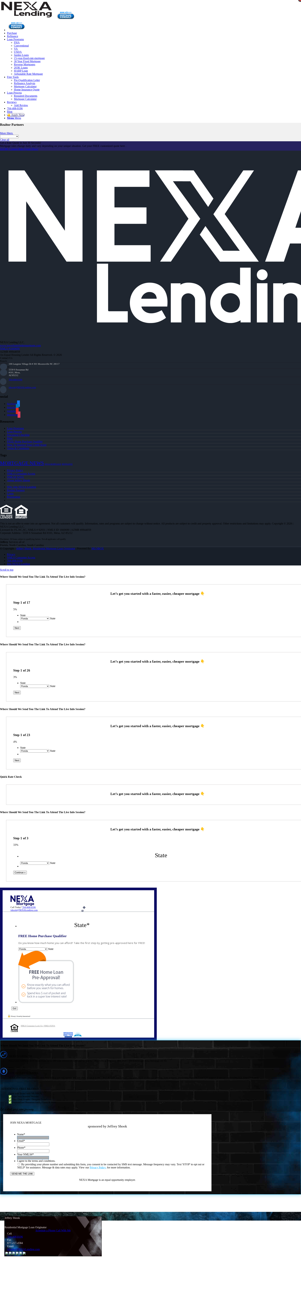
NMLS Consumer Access (21, 473)
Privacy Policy (15, 470)
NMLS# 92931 (15, 476)
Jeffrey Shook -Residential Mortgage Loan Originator (45, 548)
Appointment (67, 15)
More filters (6, 133)
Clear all (4, 139)
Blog (9, 438)
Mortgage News (22, 463)
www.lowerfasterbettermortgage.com (20, 345)
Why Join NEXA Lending (21, 486)
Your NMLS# (25, 1154)
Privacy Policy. (98, 1167)
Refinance (67, 464)
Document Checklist (18, 434)
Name (21, 1134)
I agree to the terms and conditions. (36, 1160)
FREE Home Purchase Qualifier (25, 441)
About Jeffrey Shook (18, 480)
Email (21, 1140)
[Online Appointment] (16, 29)
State (23, 615)
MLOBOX (97, 548)
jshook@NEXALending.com (22, 387)
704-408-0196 (15, 379)
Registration (13, 496)
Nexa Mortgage (53, 464)
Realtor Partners (16, 490)
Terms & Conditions (18, 448)
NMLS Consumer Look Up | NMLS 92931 (38, 1026)
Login (10, 493)
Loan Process (14, 431)
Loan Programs (15, 428)
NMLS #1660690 (10, 348)
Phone (21, 1147)
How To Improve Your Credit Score (27, 444)
